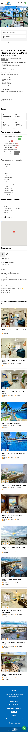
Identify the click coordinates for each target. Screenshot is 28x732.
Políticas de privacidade (14, 696)
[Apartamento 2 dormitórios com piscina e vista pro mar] (14, 567)
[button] (7, 26)
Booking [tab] (8, 254)
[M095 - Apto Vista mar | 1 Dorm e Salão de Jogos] (14, 535)
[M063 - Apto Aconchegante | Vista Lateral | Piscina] (14, 503)
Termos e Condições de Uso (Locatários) (14, 694)
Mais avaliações (5, 296)
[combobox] (15, 36)
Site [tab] (2, 254)
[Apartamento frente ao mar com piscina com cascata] (14, 411)
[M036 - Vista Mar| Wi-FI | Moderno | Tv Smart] (14, 379)
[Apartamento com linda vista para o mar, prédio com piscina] (14, 317)
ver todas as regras (5, 156)
